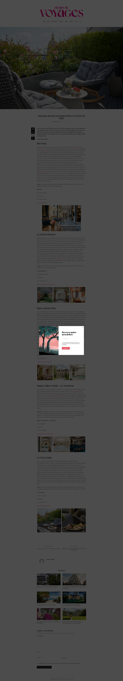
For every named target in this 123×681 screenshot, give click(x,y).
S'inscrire (66, 348)
